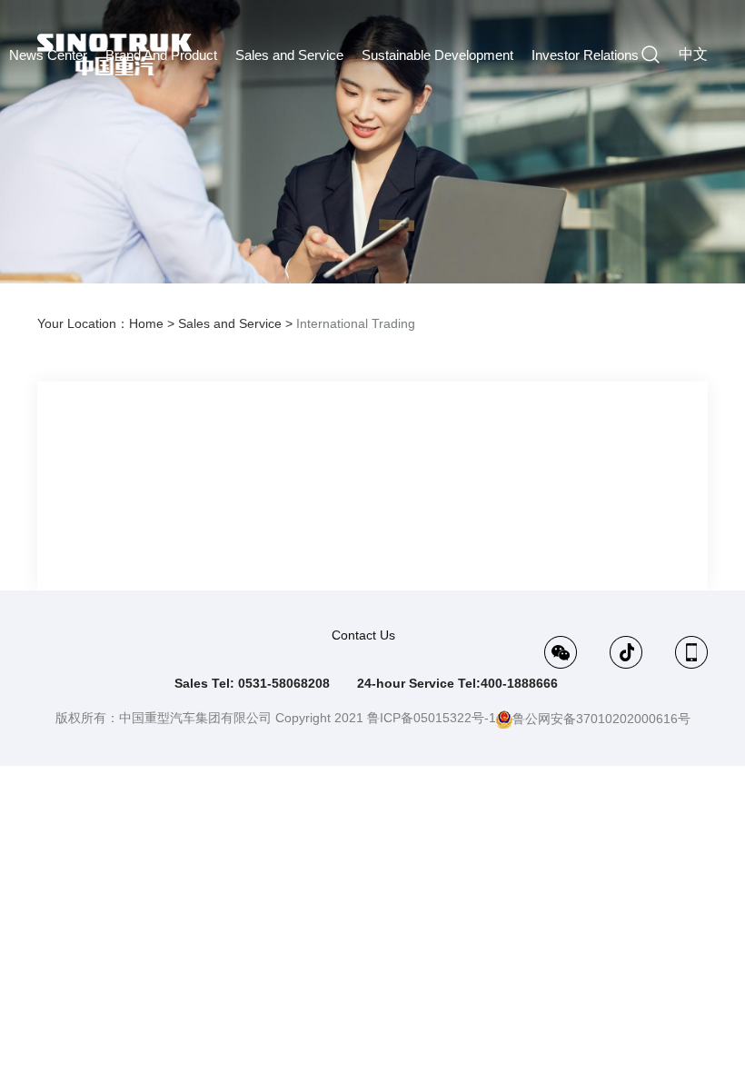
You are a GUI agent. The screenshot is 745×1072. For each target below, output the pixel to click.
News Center (48, 55)
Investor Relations (585, 55)
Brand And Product (161, 55)
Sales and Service (289, 55)
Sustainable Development (437, 55)
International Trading (355, 323)
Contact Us (363, 635)
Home (146, 323)
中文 (693, 54)
